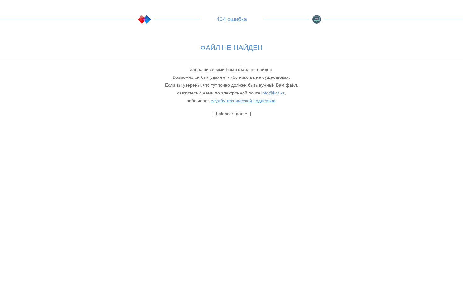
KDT (144, 19)
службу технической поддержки (243, 100)
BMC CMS (316, 19)
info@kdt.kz (273, 92)
